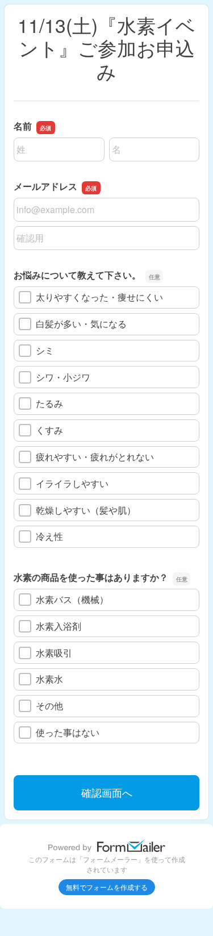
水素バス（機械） (72, 599)
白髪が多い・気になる (81, 323)
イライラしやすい (72, 483)
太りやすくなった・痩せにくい (99, 296)
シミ (45, 350)
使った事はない (67, 732)
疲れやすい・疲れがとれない (95, 456)
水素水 (49, 678)
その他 (49, 705)
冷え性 (49, 536)
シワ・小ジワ (63, 377)
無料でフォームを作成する (107, 887)
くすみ (49, 429)
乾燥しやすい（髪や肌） (86, 510)
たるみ (49, 403)
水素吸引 (54, 652)
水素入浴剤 (58, 626)
